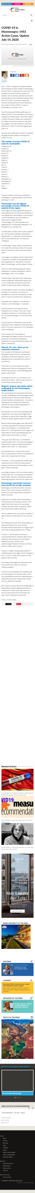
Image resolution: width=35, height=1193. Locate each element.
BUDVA (28, 4)
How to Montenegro (9, 1155)
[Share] (12, 75)
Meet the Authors (8, 1163)
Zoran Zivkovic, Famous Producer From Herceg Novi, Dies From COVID (17, 848)
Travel (5, 1150)
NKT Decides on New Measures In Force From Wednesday (16, 821)
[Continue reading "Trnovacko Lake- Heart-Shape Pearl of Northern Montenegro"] (17, 1039)
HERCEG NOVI (7, 4)
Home (2, 1136)
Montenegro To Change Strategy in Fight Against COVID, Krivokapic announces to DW (17, 794)
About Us (3, 1161)
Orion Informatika (28, 1182)
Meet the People (8, 1157)
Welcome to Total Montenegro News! (20, 968)
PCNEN (9, 600)
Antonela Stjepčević (8, 44)
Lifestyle (5, 1148)
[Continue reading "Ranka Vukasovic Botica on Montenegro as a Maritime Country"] (8, 1006)
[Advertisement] (17, 685)
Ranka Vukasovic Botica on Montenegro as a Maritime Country (23, 1005)
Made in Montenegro (9, 1152)
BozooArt (20, 1182)
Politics (5, 1141)
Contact (5, 1170)
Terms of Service (5, 1175)
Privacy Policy (7, 1177)
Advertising (6, 1166)
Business (5, 1143)
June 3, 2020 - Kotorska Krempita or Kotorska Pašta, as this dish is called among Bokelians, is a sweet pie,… (17, 989)
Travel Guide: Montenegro (11, 1093)
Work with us (7, 1168)
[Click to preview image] (17, 56)
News (30, 44)
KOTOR (17, 4)
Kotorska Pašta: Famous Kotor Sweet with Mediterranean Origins (16, 985)
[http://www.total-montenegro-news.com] (17, 9)
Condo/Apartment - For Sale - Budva (13, 1113)
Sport (4, 1145)
